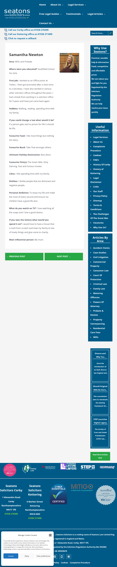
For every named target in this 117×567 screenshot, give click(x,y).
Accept (10, 556)
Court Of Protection (96, 277)
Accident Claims (101, 248)
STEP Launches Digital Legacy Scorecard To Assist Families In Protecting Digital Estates (100, 421)
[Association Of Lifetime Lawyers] (68, 466)
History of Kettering (96, 171)
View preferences (43, 556)
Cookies (97, 155)
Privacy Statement (31, 562)
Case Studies (99, 252)
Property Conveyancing (97, 321)
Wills (95, 337)
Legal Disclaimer (95, 180)
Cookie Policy (20, 562)
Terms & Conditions (96, 207)
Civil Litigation (100, 257)
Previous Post (16, 256)
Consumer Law (100, 270)
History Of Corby (101, 164)
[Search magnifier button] (110, 33)
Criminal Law (100, 284)
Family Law (99, 288)
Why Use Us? (99, 227)
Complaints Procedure (97, 148)
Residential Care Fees (97, 330)
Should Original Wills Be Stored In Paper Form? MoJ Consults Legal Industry (100, 388)
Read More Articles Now (100, 456)
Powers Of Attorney (97, 304)
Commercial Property (98, 263)
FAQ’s (96, 159)
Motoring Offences (96, 295)
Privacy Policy (100, 196)
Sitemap (97, 200)
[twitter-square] (55, 556)
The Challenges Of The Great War (99, 216)
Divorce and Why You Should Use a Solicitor (100, 355)
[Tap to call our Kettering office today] (6, 38)
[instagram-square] (69, 556)
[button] (50, 535)
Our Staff (98, 191)
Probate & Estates (97, 312)
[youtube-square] (62, 556)
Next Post (64, 256)
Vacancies (98, 222)
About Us (98, 141)
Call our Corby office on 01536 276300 (28, 29)
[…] (100, 377)
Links (96, 186)
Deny (27, 556)
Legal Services (100, 137)
